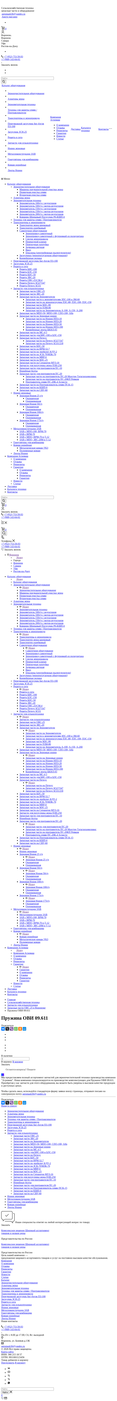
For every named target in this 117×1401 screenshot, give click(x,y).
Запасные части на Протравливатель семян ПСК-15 (46, 384)
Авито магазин (9, 16)
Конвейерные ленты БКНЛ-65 (41, 329)
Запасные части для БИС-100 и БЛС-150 (41, 335)
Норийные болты (29, 371)
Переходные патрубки (37, 244)
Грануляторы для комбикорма (23, 159)
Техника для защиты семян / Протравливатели (22, 111)
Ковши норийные (17, 165)
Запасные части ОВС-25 (32, 291)
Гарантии (61, 133)
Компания (6, 1260)
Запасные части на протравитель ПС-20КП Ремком (52, 379)
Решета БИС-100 (28, 269)
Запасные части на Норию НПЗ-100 (44, 327)
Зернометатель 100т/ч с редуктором (38, 203)
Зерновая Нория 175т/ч (31, 420)
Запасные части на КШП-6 (33, 387)
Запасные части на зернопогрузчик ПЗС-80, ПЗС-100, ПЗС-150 (58, 302)
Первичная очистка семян (33, 192)
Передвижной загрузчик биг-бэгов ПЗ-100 (35, 261)
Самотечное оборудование (33, 230)
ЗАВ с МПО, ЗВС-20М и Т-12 (35, 439)
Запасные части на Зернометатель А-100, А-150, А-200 (54, 310)
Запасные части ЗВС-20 (32, 294)
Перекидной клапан (36, 241)
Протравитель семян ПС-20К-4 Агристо (46, 382)
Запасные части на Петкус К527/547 (44, 340)
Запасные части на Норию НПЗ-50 (44, 324)
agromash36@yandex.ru (13, 14)
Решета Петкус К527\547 (32, 283)
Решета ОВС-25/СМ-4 (31, 280)
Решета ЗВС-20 (27, 277)
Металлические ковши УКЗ (34, 448)
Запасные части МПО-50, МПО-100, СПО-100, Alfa (46, 313)
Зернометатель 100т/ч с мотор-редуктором (41, 206)
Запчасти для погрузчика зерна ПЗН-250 (41, 365)
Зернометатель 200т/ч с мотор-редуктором (41, 214)
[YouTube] (8, 1372)
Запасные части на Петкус (33, 338)
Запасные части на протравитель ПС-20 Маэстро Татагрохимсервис (61, 376)
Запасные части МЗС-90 (38, 305)
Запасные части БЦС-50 (32, 346)
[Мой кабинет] (2, 32)
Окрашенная (32, 398)
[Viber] (11, 1029)
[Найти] (3, 82)
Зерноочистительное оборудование (26, 93)
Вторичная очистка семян (33, 195)
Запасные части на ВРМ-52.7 (35, 349)
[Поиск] (4, 533)
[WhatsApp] (16, 1029)
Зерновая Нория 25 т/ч (31, 395)
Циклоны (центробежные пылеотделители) (48, 252)
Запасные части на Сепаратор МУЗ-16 (39, 362)
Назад (20, 557)
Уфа (15, 568)
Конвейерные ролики (31, 258)
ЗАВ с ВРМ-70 (27, 434)
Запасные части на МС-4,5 (33, 332)
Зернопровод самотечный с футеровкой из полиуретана (55, 236)
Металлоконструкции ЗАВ (22, 154)
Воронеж (18, 563)
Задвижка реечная (35, 247)
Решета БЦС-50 (28, 274)
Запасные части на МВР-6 (33, 357)
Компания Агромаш (55, 118)
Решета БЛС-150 (28, 272)
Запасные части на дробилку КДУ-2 (38, 351)
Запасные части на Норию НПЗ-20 (44, 321)
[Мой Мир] (24, 1029)
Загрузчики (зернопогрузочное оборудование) (43, 255)
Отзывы (60, 127)
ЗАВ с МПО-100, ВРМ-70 (33, 431)
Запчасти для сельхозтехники (23, 143)
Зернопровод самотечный (39, 233)
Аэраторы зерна (16, 99)
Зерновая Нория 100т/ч (31, 412)
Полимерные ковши (30, 450)
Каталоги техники (86, 129)
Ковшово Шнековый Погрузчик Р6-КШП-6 (42, 217)
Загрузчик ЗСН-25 (17, 132)
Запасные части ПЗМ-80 (38, 307)
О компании (62, 125)
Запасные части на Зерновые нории (38, 316)
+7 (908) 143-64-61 (10, 59)
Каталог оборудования (13, 85)
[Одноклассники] (20, 1029)
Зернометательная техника (21, 104)
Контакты (103, 129)
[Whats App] (8, 1383)
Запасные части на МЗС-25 (34, 360)
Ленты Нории (15, 170)
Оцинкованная (33, 401)
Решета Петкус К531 (30, 285)
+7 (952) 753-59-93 (13, 56)
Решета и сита (15, 137)
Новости (60, 136)
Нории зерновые (16, 148)
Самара (17, 565)
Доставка (75, 129)
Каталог (5, 1280)
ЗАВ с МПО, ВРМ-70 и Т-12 (34, 437)
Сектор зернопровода (37, 239)
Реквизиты (62, 130)
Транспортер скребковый (33, 228)
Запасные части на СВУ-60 (34, 390)
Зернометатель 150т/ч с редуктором (38, 208)
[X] (7, 1029)
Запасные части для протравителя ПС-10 (41, 368)
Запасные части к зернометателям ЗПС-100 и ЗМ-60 (53, 299)
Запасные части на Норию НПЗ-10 (44, 318)
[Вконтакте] (8, 1369)
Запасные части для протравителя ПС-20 (41, 373)
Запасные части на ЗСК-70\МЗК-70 (38, 354)
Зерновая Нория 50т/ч (31, 404)
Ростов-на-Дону (21, 571)
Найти (5, 1392)
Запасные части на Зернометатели (37, 296)
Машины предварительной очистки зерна (41, 189)
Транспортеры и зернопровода (24, 118)
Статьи (60, 138)
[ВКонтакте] (3, 1029)
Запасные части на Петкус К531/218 (44, 343)
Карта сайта (7, 1351)
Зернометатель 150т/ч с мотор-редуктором (41, 211)
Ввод (28, 250)
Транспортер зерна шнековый (35, 225)
